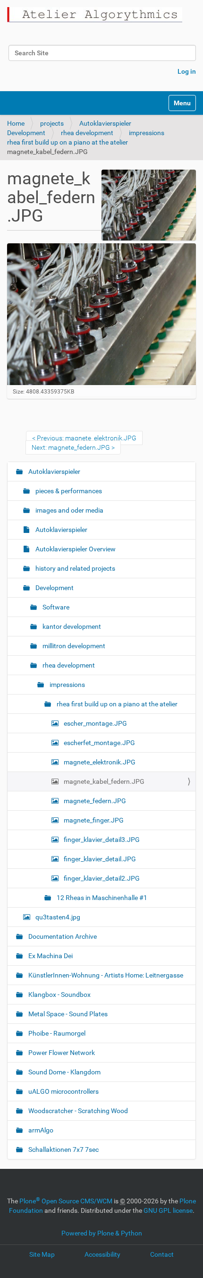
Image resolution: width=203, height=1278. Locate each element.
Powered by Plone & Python (101, 1233)
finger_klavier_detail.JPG (99, 859)
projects (52, 123)
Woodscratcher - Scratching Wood (77, 1111)
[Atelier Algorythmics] (94, 14)
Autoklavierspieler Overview (75, 549)
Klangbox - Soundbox (59, 994)
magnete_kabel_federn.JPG (103, 781)
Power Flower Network (61, 1052)
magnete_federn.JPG (94, 801)
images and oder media (68, 510)
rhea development (87, 133)
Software (55, 607)
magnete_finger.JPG (93, 820)
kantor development (71, 626)
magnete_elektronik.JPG (98, 762)
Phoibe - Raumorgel (56, 1033)
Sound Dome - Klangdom (64, 1072)
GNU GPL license (168, 1210)
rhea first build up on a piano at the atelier (67, 142)
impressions (146, 133)
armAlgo (40, 1130)
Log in (187, 71)
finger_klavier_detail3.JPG (101, 839)
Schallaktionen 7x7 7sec (63, 1149)
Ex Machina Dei (50, 956)
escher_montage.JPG (94, 723)
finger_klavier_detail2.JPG (101, 878)
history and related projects (74, 568)
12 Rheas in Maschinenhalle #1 (101, 897)
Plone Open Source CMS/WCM (65, 1201)
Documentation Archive (62, 936)
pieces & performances (68, 491)
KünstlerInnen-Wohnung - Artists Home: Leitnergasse (105, 975)
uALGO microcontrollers (63, 1091)
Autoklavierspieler (105, 123)
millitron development (73, 646)
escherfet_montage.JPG (98, 742)
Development (26, 133)
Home (16, 123)
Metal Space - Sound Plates (67, 1014)
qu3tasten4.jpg (57, 917)
